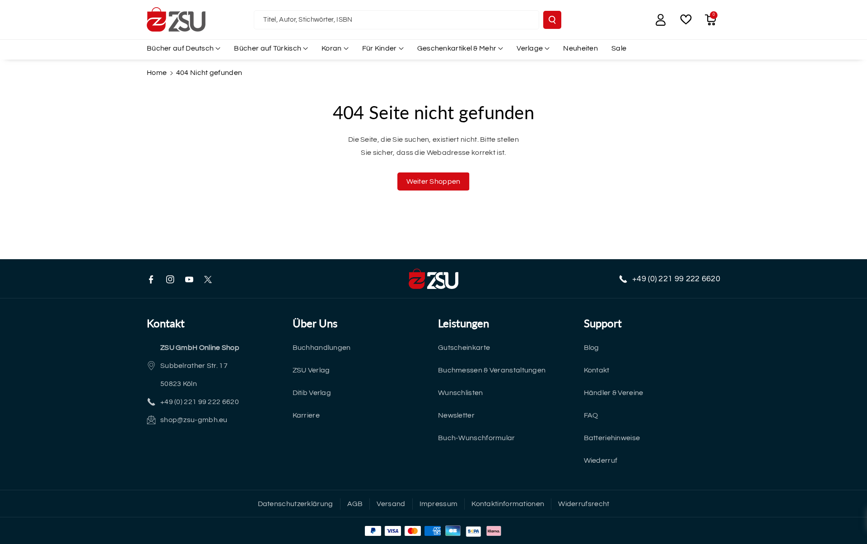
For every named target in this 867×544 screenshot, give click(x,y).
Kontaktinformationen (507, 503)
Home (157, 72)
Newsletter (456, 415)
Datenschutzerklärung (295, 503)
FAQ (591, 415)
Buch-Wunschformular (476, 438)
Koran (332, 48)
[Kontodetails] (661, 20)
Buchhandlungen (322, 347)
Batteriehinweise (612, 438)
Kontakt (597, 370)
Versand (391, 503)
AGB (355, 503)
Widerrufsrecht (583, 503)
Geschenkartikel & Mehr (457, 48)
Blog (591, 347)
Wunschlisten (460, 392)
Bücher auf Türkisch (267, 48)
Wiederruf (601, 460)
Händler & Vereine (613, 392)
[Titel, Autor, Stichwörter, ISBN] (552, 20)
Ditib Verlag (312, 392)
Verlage (530, 48)
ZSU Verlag (311, 370)
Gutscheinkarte (464, 347)
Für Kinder (379, 48)
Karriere (306, 415)
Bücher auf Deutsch (180, 48)
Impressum (439, 503)
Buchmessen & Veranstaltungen (491, 370)
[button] (710, 20)
